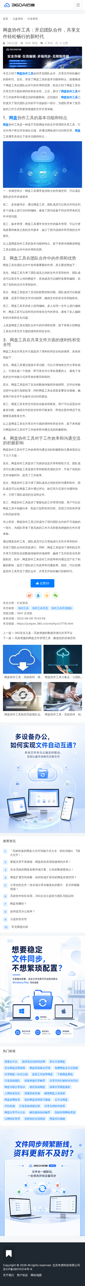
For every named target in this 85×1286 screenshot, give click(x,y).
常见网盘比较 (19, 926)
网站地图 (36, 1275)
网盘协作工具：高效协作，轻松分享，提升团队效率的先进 (63, 714)
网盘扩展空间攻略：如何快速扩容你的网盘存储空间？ (43, 877)
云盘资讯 (18, 18)
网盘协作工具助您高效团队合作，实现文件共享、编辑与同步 (22, 714)
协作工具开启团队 (62, 608)
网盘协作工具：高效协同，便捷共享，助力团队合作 (22, 677)
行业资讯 (32, 18)
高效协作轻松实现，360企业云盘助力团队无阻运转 (42, 895)
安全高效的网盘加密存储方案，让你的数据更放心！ (42, 869)
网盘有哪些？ (18, 903)
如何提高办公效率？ (22, 911)
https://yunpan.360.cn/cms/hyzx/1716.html (45, 623)
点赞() (44, 583)
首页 (5, 18)
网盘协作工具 (25, 73)
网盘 (13, 117)
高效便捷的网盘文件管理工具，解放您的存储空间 (45, 638)
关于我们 (8, 1275)
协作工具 (23, 608)
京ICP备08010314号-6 (17, 1269)
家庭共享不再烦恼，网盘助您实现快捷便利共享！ (40, 861)
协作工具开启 (40, 608)
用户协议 (22, 1275)
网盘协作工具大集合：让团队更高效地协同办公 (63, 677)
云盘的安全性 (18, 919)
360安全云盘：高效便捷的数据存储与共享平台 (44, 632)
